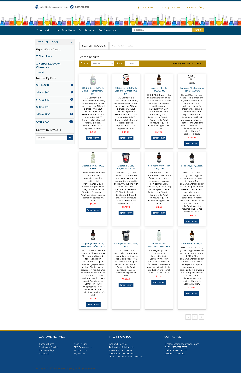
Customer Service (48, 347)
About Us (44, 354)
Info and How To (118, 344)
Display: (85, 63)
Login (163, 8)
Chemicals (43, 30)
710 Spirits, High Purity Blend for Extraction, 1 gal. (93, 91)
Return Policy (46, 350)
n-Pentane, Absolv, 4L (192, 244)
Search (198, 29)
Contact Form (46, 344)
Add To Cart (94, 138)
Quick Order (147, 8)
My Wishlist (80, 354)
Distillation (85, 30)
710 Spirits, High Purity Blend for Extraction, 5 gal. (126, 91)
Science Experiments (120, 350)
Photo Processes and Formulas (126, 357)
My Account (80, 350)
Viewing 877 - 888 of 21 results (188, 64)
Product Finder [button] (47, 42)
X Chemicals (44, 56)
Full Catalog (106, 30)
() (196, 8)
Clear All (40, 72)
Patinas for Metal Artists (121, 347)
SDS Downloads (82, 347)
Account (176, 8)
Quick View (93, 80)
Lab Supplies (64, 30)
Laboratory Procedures (121, 354)
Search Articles (122, 46)
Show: (119, 63)
